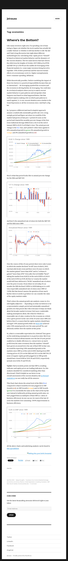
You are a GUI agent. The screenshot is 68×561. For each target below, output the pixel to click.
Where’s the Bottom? (23, 40)
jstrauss (12, 18)
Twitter (9, 537)
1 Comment (33, 483)
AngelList (10, 550)
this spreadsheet (13, 448)
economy (16, 482)
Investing (38, 482)
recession (44, 482)
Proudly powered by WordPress (22, 555)
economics (10, 482)
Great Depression (30, 482)
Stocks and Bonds (23, 483)
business (28, 480)
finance (22, 482)
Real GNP (39, 323)
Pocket (20, 460)
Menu (57, 19)
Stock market (14, 483)
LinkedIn (10, 541)
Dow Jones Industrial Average (39, 480)
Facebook (10, 546)
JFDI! (11, 515)
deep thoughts (20, 480)
